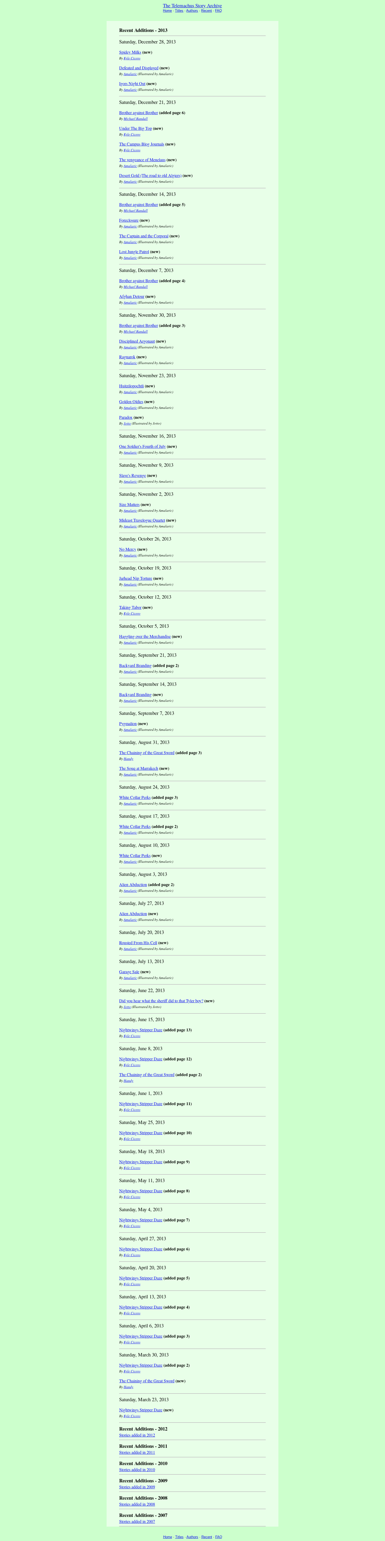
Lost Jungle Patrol (134, 251)
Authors (192, 11)
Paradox (126, 417)
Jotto (127, 423)
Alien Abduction (133, 884)
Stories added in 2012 (137, 1435)
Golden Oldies (131, 401)
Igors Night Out (132, 83)
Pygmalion (128, 723)
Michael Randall (136, 118)
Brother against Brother (138, 112)
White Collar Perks (135, 797)
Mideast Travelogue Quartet (142, 520)
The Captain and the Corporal (143, 235)
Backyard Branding (135, 665)
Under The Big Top (135, 128)
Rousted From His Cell (138, 942)
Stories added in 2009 (137, 1486)
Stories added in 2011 (137, 1452)
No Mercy (127, 549)
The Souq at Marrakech (138, 768)
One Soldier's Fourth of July (142, 446)
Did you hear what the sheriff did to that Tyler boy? (161, 1000)
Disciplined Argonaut (137, 341)
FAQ (218, 11)
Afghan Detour (131, 296)
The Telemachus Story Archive (192, 5)
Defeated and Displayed (138, 67)
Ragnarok (127, 356)
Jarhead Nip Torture (135, 578)
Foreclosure (129, 220)
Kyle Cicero (132, 58)
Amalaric (130, 73)
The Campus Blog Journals (141, 144)
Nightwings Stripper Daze (140, 1029)
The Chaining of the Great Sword (146, 752)
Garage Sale (129, 971)
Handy (128, 758)
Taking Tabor (130, 607)
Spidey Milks (130, 52)
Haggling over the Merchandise (145, 636)
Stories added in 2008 (137, 1504)
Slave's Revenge (132, 475)
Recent (206, 11)
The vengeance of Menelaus (142, 159)
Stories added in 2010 (137, 1469)
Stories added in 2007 (137, 1521)
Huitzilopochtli (131, 385)
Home (167, 11)
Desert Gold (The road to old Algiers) (150, 175)
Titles (179, 11)
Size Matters (129, 504)
